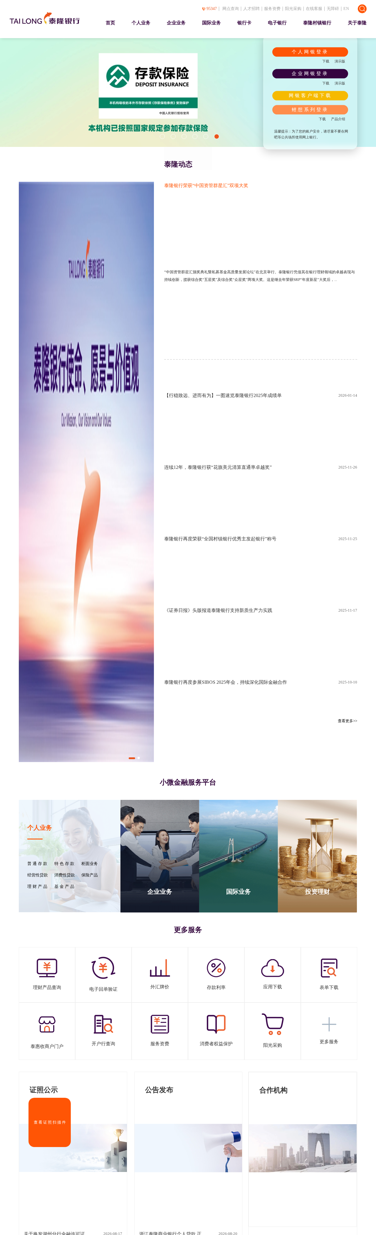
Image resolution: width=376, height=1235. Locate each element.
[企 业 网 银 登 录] (310, 73)
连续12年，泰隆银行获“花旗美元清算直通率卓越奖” (218, 467)
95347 (212, 8)
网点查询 (230, 8)
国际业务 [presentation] (211, 22)
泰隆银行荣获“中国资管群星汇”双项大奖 (206, 185)
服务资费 (272, 8)
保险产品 (89, 875)
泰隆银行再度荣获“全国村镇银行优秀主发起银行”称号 (220, 538)
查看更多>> (347, 721)
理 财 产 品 (37, 886)
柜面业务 (89, 864)
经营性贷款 (37, 875)
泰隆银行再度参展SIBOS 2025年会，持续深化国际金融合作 (225, 682)
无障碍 (333, 8)
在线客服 (314, 8)
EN (346, 8)
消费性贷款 (64, 875)
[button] (162, 136)
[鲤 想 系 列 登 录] (310, 109)
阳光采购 (293, 8)
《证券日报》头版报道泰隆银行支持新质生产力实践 (218, 610)
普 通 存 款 (37, 864)
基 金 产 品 (64, 886)
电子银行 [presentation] (277, 22)
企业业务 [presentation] (176, 22)
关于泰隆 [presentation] (357, 22)
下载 (325, 61)
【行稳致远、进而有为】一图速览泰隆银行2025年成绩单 (223, 395)
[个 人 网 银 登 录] (310, 52)
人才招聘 (251, 8)
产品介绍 (338, 119)
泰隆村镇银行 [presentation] (317, 22)
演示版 (340, 61)
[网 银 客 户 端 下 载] (310, 95)
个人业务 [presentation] (141, 22)
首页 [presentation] (110, 22)
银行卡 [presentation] (244, 22)
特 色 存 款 (64, 864)
